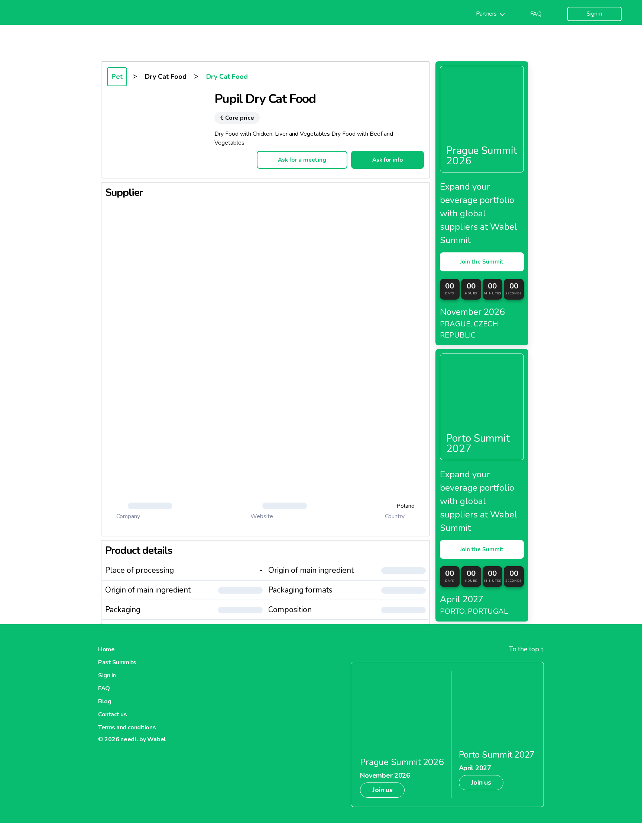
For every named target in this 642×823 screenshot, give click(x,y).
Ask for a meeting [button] (302, 160)
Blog (104, 701)
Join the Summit (482, 261)
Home (106, 649)
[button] (144, 505)
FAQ (536, 13)
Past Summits (117, 662)
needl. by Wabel (143, 739)
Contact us (112, 714)
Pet (117, 76)
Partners (486, 13)
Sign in (594, 13)
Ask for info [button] (387, 160)
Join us (382, 789)
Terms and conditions (127, 727)
